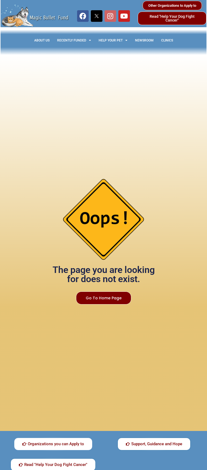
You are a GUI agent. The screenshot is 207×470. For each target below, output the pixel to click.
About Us (42, 40)
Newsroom (144, 40)
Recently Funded (71, 40)
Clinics (167, 40)
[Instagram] (110, 16)
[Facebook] (83, 16)
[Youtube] (124, 16)
